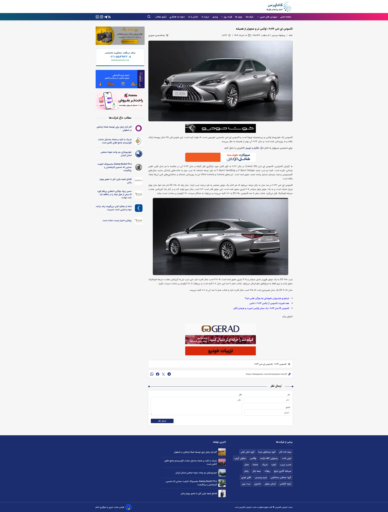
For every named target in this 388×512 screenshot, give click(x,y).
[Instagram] (101, 17)
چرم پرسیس (261, 477)
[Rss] (109, 17)
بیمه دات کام (285, 452)
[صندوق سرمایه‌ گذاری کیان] (139, 208)
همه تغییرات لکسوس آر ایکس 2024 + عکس (269, 303)
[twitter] (163, 374)
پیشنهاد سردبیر (278, 35)
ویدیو (215, 17)
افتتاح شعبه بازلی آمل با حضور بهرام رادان (116, 181)
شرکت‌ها (250, 17)
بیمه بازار (257, 471)
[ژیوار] (139, 194)
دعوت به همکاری (177, 17)
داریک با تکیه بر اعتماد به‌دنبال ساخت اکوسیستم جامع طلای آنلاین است (115, 141)
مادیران (257, 484)
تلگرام (256, 148)
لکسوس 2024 (280, 364)
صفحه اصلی (285, 17)
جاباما (255, 465)
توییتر (248, 148)
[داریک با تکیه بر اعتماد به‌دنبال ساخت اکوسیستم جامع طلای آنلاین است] (222, 462)
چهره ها (239, 17)
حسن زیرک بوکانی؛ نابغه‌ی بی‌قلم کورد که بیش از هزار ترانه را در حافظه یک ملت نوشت (114, 194)
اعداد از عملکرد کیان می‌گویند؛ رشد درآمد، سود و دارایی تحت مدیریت (114, 208)
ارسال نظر (162, 421)
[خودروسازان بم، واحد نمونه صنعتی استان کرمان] (222, 473)
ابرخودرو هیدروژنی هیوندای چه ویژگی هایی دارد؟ (267, 298)
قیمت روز (228, 17)
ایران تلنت (286, 458)
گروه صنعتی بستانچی (281, 477)
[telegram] (169, 374)
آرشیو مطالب (160, 17)
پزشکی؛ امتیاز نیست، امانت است (117, 220)
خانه (291, 35)
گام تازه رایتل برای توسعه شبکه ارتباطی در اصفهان (114, 128)
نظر (240, 394)
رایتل (246, 471)
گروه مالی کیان (247, 452)
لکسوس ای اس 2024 (263, 364)
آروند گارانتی (285, 484)
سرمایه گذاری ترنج (282, 471)
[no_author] (139, 167)
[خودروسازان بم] (139, 154)
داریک (265, 465)
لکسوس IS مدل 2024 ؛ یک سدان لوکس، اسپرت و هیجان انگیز (261, 308)
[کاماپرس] (279, 6)
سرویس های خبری (268, 17)
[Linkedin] (97, 17)
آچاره (273, 465)
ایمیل (288, 407)
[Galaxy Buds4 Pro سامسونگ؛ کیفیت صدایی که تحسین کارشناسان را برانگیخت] (222, 483)
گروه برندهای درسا (266, 452)
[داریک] (139, 141)
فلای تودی (246, 477)
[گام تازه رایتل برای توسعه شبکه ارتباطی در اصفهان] (222, 452)
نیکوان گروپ (240, 458)
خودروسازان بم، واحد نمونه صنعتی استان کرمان (116, 153)
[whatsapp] (152, 374)
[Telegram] (106, 17)
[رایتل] (139, 128)
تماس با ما (193, 17)
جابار (246, 465)
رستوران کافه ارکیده (269, 458)
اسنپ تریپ (285, 465)
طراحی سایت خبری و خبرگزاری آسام (109, 507)
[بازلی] (139, 181)
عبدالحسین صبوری (156, 35)
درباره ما (206, 17)
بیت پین (246, 484)
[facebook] (157, 374)
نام (289, 394)
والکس (253, 458)
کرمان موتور (270, 484)
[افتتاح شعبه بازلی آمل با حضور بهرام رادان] (222, 493)
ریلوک (267, 471)
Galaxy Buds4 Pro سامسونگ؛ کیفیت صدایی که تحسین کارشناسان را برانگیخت (114, 167)
